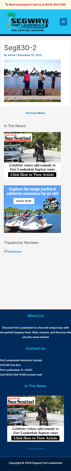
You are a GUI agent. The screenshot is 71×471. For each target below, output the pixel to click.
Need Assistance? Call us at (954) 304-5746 (37, 4)
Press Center (35, 448)
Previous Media (35, 112)
